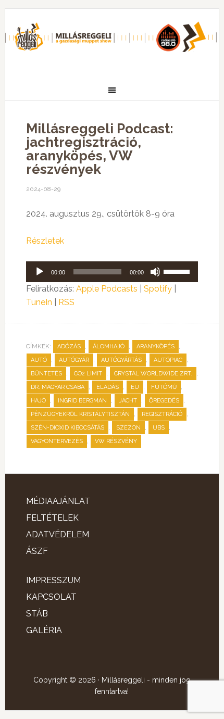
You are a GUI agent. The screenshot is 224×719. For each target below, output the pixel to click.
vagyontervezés (57, 441)
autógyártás (121, 360)
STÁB (37, 614)
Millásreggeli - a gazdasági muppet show (112, 40)
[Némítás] (155, 272)
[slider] (178, 270)
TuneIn (39, 302)
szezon (128, 427)
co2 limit (88, 373)
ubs (159, 427)
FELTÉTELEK (52, 518)
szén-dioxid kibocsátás (67, 427)
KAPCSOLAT (51, 597)
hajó (38, 400)
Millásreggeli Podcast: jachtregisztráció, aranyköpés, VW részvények (99, 149)
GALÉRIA (44, 630)
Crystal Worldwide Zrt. (153, 373)
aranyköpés (155, 346)
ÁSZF (37, 551)
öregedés (164, 400)
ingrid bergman (82, 400)
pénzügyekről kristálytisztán (80, 414)
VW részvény (116, 441)
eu (135, 387)
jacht (128, 400)
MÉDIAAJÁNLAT (58, 501)
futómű (164, 387)
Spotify (158, 289)
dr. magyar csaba (57, 387)
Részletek (45, 241)
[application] (112, 271)
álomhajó (109, 346)
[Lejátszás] (39, 272)
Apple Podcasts (107, 289)
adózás (69, 346)
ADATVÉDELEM (57, 534)
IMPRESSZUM (53, 580)
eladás (107, 387)
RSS (66, 302)
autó (39, 360)
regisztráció (162, 414)
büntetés (46, 373)
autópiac (168, 360)
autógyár (74, 360)
